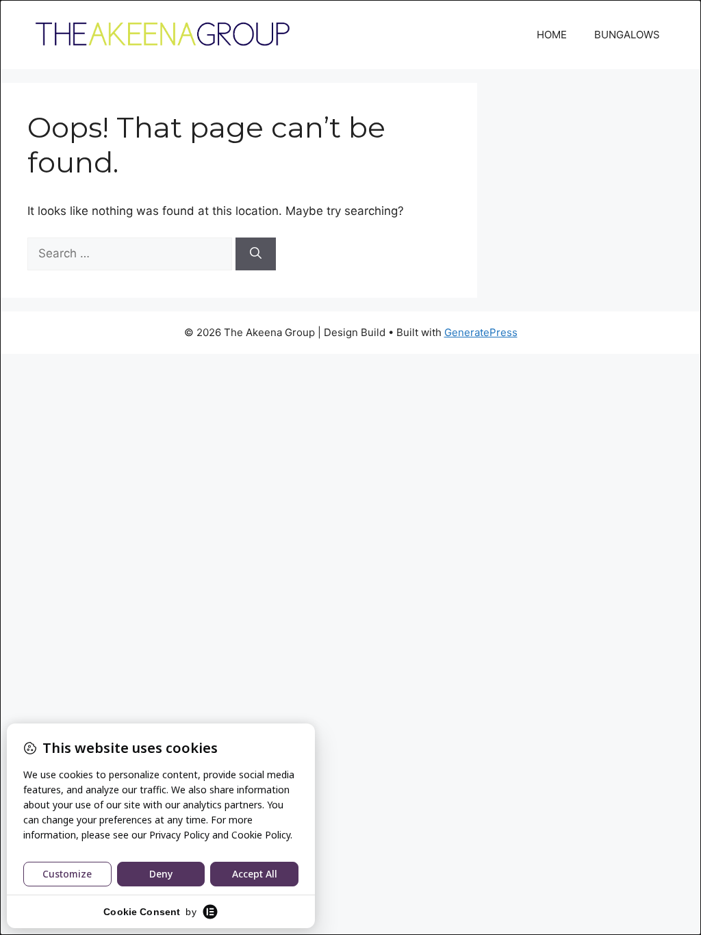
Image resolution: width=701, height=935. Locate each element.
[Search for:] (131, 253)
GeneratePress (481, 332)
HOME (552, 34)
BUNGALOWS (627, 34)
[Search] (255, 254)
